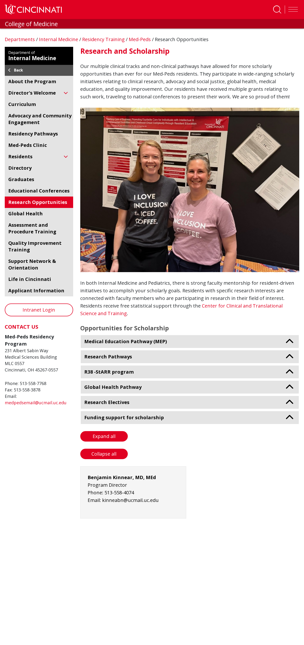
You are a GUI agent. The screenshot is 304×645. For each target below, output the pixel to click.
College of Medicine (31, 24)
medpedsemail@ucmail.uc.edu (35, 402)
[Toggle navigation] (292, 9)
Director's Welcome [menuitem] (32, 93)
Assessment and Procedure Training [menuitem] (32, 228)
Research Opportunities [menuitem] (37, 202)
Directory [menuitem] (20, 168)
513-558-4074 (119, 492)
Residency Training (104, 39)
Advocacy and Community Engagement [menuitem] (39, 118)
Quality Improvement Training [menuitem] (35, 246)
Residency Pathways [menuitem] (33, 133)
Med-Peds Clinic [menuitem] (27, 145)
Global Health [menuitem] (25, 213)
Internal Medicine (59, 39)
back (18, 70)
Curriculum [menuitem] (22, 104)
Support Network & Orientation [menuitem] (32, 264)
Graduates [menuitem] (21, 179)
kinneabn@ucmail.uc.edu (130, 500)
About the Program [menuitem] (32, 81)
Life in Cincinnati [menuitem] (29, 279)
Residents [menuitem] (20, 156)
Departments (20, 39)
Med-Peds (140, 39)
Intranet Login (39, 310)
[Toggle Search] (277, 9)
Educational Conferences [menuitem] (39, 191)
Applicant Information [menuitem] (36, 290)
